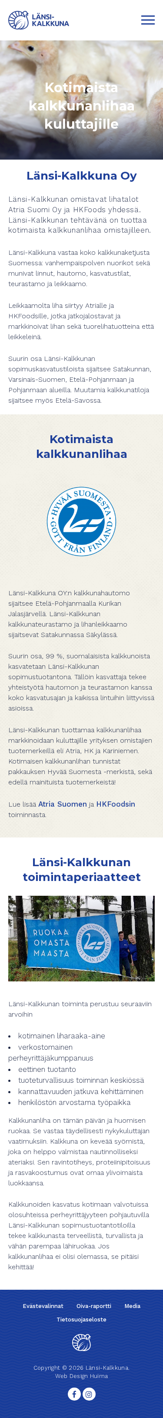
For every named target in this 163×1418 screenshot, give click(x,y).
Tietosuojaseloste (81, 1319)
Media (132, 1306)
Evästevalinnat (43, 1306)
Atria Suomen (62, 804)
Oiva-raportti (94, 1306)
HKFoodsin (115, 804)
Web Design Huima (81, 1376)
